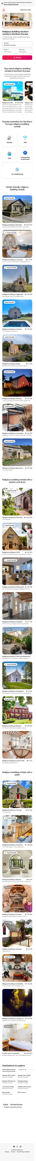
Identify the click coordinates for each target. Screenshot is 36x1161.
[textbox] (10, 52)
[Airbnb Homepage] (3, 10)
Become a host (25, 10)
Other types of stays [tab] (8, 1069)
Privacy (7, 1152)
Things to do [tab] (22, 1069)
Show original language (11, 4)
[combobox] (17, 45)
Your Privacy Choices (23, 1152)
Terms (13, 1152)
